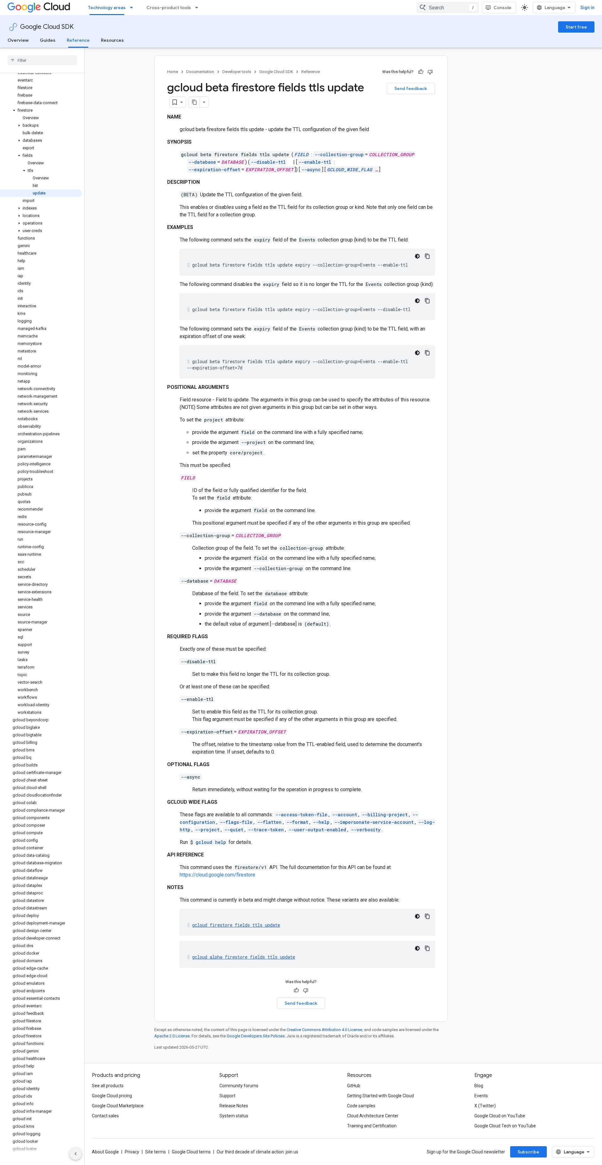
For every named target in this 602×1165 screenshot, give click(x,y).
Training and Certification (372, 1125)
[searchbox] (42, 60)
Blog (478, 1085)
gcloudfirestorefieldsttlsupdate (236, 925)
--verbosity (366, 830)
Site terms (155, 1151)
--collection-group (339, 154)
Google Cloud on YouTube (499, 1115)
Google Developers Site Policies (256, 1036)
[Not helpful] (430, 72)
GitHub (353, 1085)
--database (202, 162)
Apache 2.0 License (172, 1036)
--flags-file (236, 822)
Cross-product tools (168, 7)
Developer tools (236, 71)
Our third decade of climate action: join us (257, 1151)
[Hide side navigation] (75, 1153)
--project (207, 830)
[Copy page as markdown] (194, 102)
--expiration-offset (214, 169)
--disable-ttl (268, 162)
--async (311, 169)
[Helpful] (420, 72)
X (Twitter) (485, 1105)
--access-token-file (301, 815)
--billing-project (385, 815)
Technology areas (107, 7)
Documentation (200, 71)
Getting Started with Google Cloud (380, 1095)
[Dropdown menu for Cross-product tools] (198, 7)
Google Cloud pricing (112, 1095)
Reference (78, 40)
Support (227, 1095)
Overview (18, 40)
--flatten (269, 822)
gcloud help (211, 842)
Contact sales (105, 1115)
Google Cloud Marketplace (118, 1105)
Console (502, 7)
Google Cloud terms (191, 1151)
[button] (41, 110)
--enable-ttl (314, 162)
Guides (47, 40)
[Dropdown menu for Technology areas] (133, 7)
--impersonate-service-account (374, 822)
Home (172, 71)
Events (481, 1095)
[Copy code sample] (427, 256)
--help (321, 822)
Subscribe (528, 1152)
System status (233, 1115)
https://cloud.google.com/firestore (217, 875)
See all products (108, 1085)
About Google (105, 1151)
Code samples (361, 1105)
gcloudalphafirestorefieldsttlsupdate (243, 957)
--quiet (233, 830)
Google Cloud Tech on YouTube (505, 1125)
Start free (576, 27)
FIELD (301, 154)
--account (344, 815)
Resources (112, 40)
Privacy (132, 1151)
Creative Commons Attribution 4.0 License (324, 1029)
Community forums (238, 1085)
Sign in (587, 7)
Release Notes (233, 1105)
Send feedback (410, 88)
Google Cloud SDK (47, 27)
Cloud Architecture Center (373, 1115)
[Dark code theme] (417, 256)
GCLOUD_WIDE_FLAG (349, 169)
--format (297, 822)
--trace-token (266, 830)
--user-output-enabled (317, 830)
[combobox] (447, 7)
